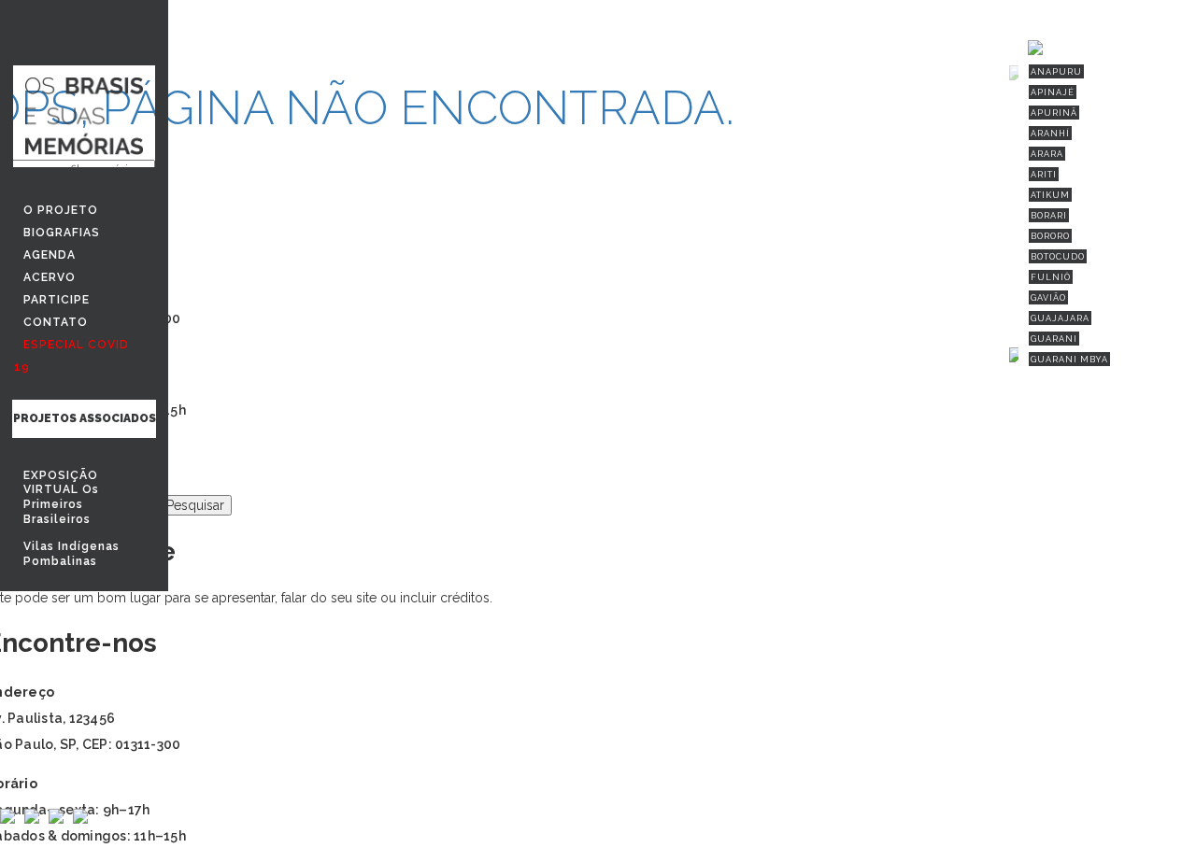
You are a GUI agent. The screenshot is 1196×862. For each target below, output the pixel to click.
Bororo (1050, 236)
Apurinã (1054, 113)
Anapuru (1056, 72)
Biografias (61, 232)
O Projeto (60, 210)
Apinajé (1053, 92)
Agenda (49, 254)
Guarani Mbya (1069, 359)
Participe (56, 299)
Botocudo (1058, 256)
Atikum (1050, 195)
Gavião (1048, 298)
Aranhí (1050, 133)
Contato (55, 322)
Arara (1047, 154)
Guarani (1054, 339)
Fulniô (1051, 277)
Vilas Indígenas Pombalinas (71, 554)
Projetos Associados (84, 418)
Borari (1049, 215)
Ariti (1044, 174)
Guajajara (1060, 318)
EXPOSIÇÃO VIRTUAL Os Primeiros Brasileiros (61, 497)
